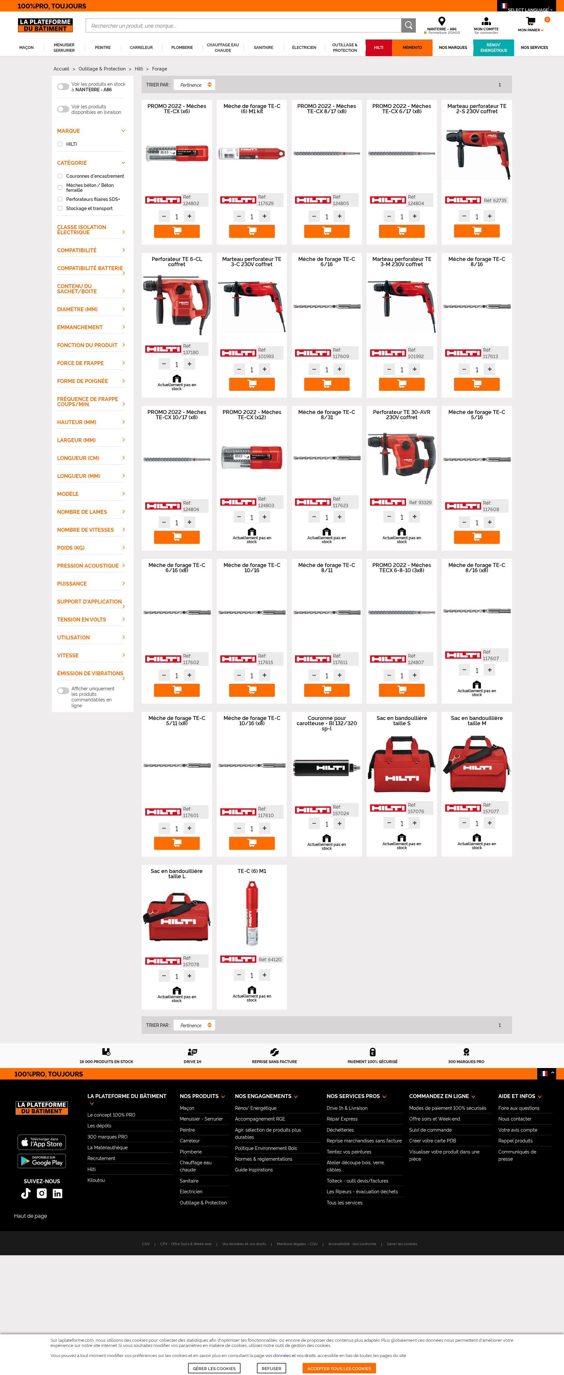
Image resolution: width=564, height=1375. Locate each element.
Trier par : (158, 84)
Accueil (61, 68)
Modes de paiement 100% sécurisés (447, 1108)
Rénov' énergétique (493, 47)
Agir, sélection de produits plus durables (268, 1133)
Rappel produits (515, 1140)
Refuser (271, 1368)
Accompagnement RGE (260, 1118)
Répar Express (342, 1118)
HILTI (378, 47)
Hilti (139, 68)
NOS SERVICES (534, 47)
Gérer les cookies (214, 1368)
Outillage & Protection (102, 68)
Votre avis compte (517, 1129)
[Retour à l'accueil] (41, 1111)
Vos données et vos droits (244, 1243)
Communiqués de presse (517, 1155)
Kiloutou (96, 1180)
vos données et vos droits (290, 1355)
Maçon (187, 1108)
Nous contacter (514, 1118)
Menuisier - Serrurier (201, 1118)
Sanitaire (189, 1180)
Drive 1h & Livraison (347, 1108)
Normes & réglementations (263, 1158)
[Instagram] (42, 1193)
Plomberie (191, 1151)
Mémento (412, 47)
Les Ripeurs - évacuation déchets (362, 1191)
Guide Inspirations (254, 1169)
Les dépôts (99, 1125)
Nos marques (453, 47)
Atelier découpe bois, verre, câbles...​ (356, 1165)
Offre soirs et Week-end (434, 1118)
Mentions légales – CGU (297, 1243)
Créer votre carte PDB (432, 1140)
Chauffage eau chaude (196, 1165)
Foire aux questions (519, 1108)
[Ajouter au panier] (177, 231)
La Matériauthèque (107, 1147)
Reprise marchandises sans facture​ (364, 1140)
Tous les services (345, 1202)
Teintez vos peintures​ (349, 1151)
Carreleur (190, 1140)
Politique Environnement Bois (266, 1148)
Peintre (187, 1129)
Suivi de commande (430, 1129)
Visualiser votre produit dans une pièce (444, 1155)
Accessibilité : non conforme (352, 1243)
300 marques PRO (107, 1136)
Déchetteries (340, 1129)
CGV (145, 1243)
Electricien (191, 1191)
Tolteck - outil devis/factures (357, 1180)
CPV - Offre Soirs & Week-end (186, 1243)
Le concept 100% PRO (111, 1114)
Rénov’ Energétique (255, 1108)
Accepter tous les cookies (339, 1368)
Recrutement (101, 1158)
